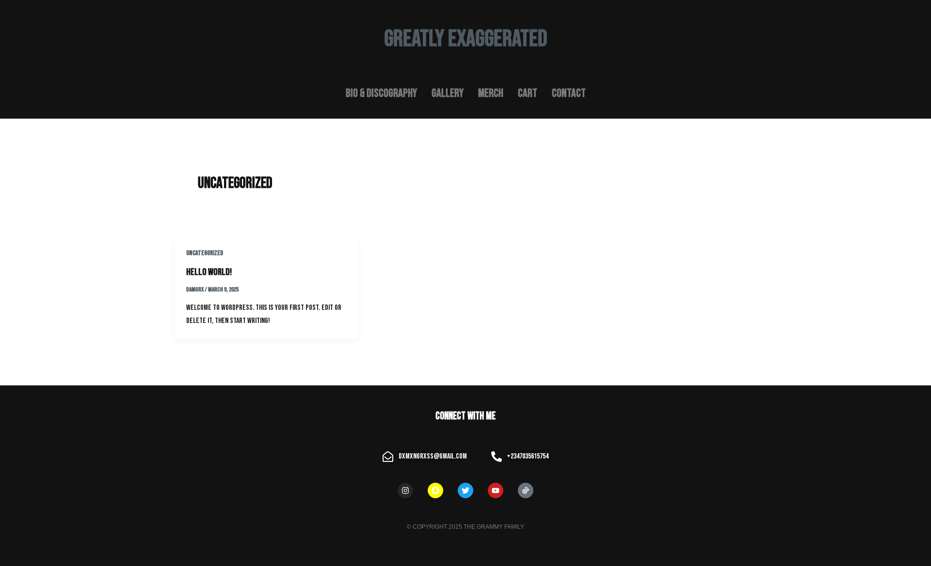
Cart (527, 93)
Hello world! (209, 272)
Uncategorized (204, 253)
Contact (569, 93)
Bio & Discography (381, 93)
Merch (490, 93)
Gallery (448, 93)
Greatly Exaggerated (465, 39)
